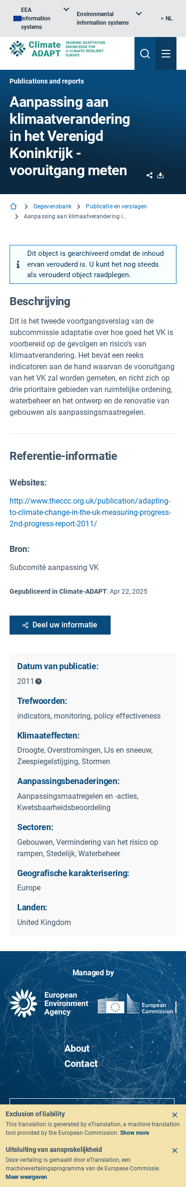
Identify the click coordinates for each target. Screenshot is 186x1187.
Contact (81, 1063)
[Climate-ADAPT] (68, 48)
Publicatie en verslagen (116, 206)
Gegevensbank (52, 206)
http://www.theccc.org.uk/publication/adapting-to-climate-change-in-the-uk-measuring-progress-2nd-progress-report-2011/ (90, 512)
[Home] (14, 207)
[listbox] (41, 18)
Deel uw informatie (64, 624)
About (77, 1048)
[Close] (174, 1115)
